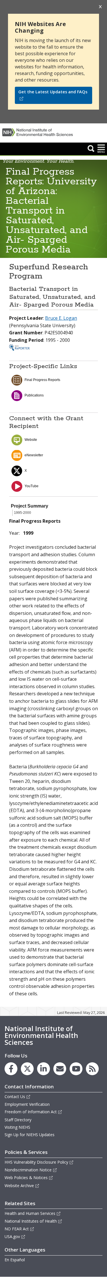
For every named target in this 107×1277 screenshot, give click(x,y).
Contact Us (15, 1096)
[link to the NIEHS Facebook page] (11, 1068)
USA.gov (12, 1236)
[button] (91, 148)
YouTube (32, 486)
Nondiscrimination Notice (28, 1170)
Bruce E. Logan (61, 318)
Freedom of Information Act (31, 1111)
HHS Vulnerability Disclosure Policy (36, 1162)
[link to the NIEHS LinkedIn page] (43, 1068)
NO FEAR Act (17, 1228)
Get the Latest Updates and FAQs (52, 91)
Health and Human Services (30, 1213)
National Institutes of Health (31, 1221)
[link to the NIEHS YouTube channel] (76, 1068)
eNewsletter (34, 455)
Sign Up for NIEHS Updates (29, 1134)
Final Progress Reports (42, 380)
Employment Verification (27, 1104)
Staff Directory (18, 1119)
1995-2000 (22, 513)
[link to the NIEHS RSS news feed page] (92, 1068)
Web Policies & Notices (26, 1177)
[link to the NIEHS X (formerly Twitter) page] (27, 1068)
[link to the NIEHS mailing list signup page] (59, 1068)
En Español (15, 1259)
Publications (34, 395)
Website (31, 440)
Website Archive (19, 1185)
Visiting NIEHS (17, 1127)
